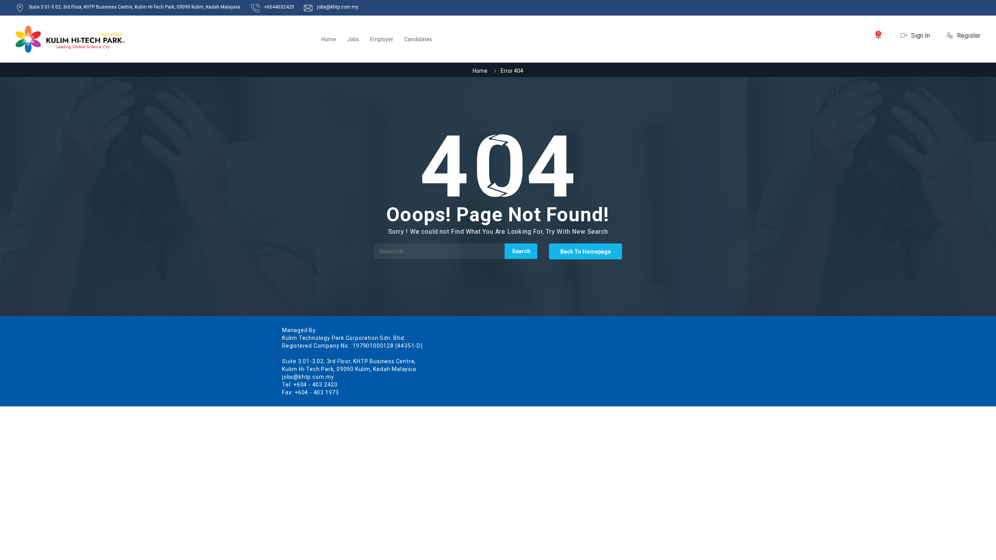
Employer (381, 39)
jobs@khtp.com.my (337, 7)
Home (328, 39)
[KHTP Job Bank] (70, 39)
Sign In (920, 35)
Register (968, 35)
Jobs (353, 39)
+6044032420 (279, 7)
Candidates (418, 39)
